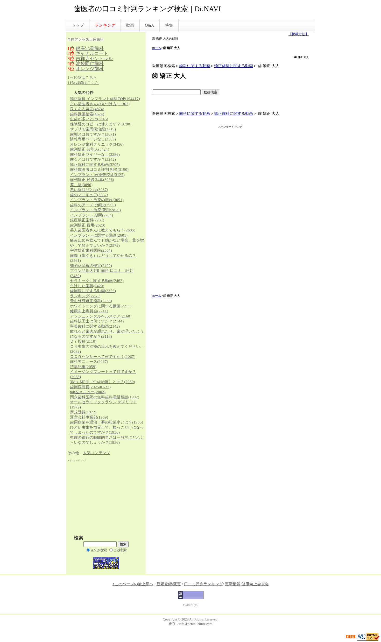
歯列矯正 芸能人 (89, 149)
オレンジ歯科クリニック (97, 144)
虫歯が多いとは (89, 119)
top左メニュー (87, 392)
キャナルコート (92, 53)
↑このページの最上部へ (132, 584)
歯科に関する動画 (194, 66)
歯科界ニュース (89, 361)
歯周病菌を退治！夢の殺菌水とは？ (106, 422)
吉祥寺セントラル (94, 58)
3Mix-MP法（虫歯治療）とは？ (102, 382)
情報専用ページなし (93, 139)
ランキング (85, 296)
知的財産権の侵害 (91, 266)
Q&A (149, 25)
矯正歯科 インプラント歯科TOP (105, 99)
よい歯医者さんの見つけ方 (100, 104)
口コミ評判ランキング (203, 584)
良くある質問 (87, 109)
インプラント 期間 (91, 215)
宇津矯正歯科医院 (91, 250)
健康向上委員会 (89, 311)
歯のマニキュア (89, 195)
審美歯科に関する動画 (95, 326)
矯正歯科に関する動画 (233, 66)
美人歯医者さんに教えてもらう (102, 230)
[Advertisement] (230, 211)
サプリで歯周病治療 (93, 129)
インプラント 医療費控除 (97, 175)
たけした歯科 (87, 286)
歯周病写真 (90, 387)
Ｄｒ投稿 (83, 341)
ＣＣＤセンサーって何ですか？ (102, 357)
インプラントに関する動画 (99, 235)
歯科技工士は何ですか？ (97, 321)
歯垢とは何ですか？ (93, 134)
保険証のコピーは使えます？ (100, 124)
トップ (78, 25)
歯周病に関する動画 (93, 291)
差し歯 (81, 185)
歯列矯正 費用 (87, 225)
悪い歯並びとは (89, 190)
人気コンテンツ (96, 453)
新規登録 (83, 412)
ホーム (156, 48)
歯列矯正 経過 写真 (92, 180)
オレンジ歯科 (90, 68)
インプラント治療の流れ (97, 200)
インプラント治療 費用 (95, 210)
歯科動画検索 (87, 114)
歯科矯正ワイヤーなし (95, 154)
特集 (169, 25)
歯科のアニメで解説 (93, 205)
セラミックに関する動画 (97, 281)
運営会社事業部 (89, 417)
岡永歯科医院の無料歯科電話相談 (104, 397)
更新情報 (233, 584)
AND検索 (99, 550)
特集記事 (83, 367)
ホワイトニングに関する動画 (100, 306)
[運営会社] (190, 594)
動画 (130, 25)
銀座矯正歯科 (87, 220)
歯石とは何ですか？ (93, 159)
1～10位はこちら (82, 77)
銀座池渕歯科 (90, 48)
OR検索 (120, 550)
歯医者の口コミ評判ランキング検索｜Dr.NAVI (147, 9)
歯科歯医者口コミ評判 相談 (99, 169)
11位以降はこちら (83, 83)
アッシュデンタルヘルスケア (100, 316)
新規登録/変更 (169, 584)
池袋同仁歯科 (90, 63)
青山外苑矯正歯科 (91, 301)
